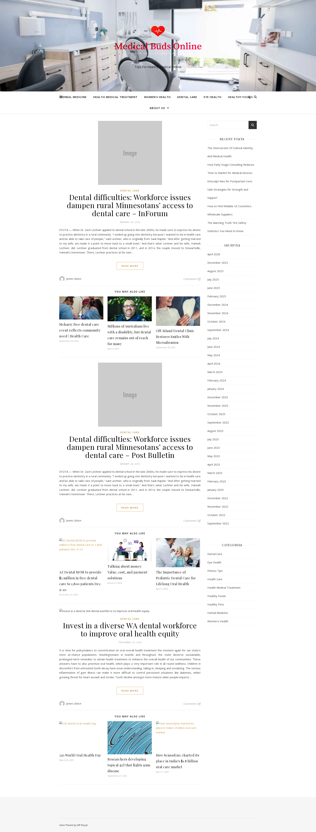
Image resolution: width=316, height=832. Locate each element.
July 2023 (213, 439)
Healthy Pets (215, 604)
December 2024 (217, 304)
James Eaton (73, 279)
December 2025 (217, 262)
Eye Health (212, 97)
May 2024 (213, 355)
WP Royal (82, 825)
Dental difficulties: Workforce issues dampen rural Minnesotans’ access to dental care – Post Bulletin (130, 447)
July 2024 (213, 338)
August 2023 (215, 431)
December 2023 (217, 397)
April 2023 (213, 464)
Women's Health (217, 621)
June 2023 (213, 447)
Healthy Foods (240, 97)
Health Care (214, 579)
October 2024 (216, 321)
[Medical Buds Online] (158, 42)
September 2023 (218, 422)
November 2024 (217, 313)
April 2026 (213, 254)
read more (129, 266)
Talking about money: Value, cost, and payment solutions (127, 572)
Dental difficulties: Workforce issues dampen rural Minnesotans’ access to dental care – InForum (130, 205)
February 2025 (216, 296)
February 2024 (216, 380)
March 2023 (214, 473)
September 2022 (218, 523)
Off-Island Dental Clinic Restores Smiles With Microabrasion (175, 337)
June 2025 (213, 288)
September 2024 (218, 330)
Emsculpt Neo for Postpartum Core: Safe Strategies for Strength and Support (230, 189)
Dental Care (187, 97)
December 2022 (217, 498)
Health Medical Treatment (115, 97)
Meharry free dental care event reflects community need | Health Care (79, 330)
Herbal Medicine (74, 97)
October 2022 (216, 515)
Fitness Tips (215, 571)
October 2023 (216, 414)
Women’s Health (157, 97)
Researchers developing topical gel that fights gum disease (129, 765)
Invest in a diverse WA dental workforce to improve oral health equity (130, 629)
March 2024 (214, 372)
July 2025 (213, 279)
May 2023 (213, 456)
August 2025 (215, 271)
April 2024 (213, 363)
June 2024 (213, 347)
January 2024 (215, 389)
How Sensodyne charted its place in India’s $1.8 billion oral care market (177, 761)
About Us (157, 108)
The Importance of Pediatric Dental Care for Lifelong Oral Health (176, 578)
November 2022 (217, 506)
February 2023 (216, 481)
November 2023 (217, 405)
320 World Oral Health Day (80, 755)
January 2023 (215, 490)
